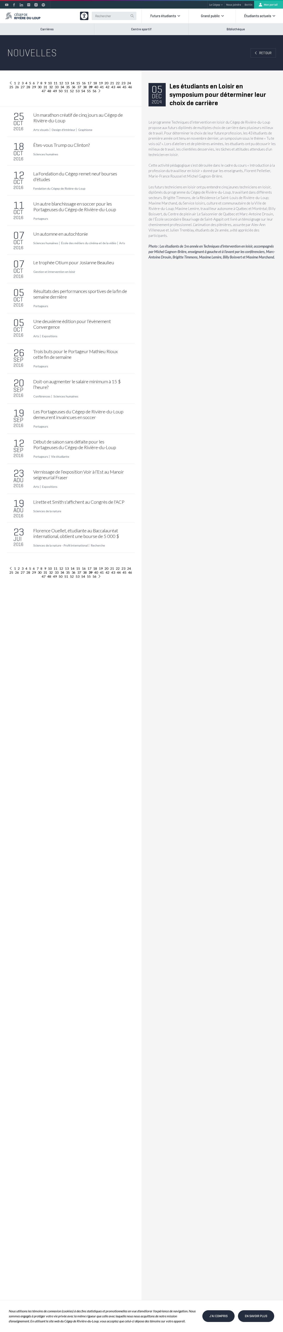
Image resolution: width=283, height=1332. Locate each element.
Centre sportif (141, 29)
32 (51, 87)
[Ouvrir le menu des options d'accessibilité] (84, 16)
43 (113, 87)
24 (129, 83)
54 (83, 91)
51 (66, 91)
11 (55, 83)
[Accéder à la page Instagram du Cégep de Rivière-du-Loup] (36, 4)
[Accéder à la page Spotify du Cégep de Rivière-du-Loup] (43, 4)
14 (72, 83)
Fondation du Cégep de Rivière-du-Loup (59, 188)
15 (78, 83)
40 (96, 87)
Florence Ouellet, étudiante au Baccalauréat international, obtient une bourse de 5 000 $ (76, 533)
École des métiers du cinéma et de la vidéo (88, 243)
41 (102, 87)
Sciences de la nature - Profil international (60, 545)
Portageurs (40, 218)
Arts (122, 243)
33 (56, 87)
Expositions (49, 336)
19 (101, 83)
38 (85, 87)
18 (95, 83)
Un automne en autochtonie (60, 234)
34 (62, 87)
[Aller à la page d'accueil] (22, 16)
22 (118, 83)
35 (68, 87)
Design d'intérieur (63, 129)
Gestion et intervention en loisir (54, 271)
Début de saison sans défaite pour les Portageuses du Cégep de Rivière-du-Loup (74, 444)
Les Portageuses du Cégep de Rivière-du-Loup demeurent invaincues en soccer (78, 414)
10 (50, 83)
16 (84, 83)
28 (28, 87)
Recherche (98, 545)
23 (123, 83)
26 (17, 87)
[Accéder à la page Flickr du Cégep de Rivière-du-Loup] (28, 4)
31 (45, 87)
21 (112, 83)
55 (89, 91)
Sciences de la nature (47, 511)
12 (61, 83)
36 (73, 87)
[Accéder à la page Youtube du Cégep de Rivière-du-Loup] (6, 4)
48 (49, 91)
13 (67, 83)
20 (106, 83)
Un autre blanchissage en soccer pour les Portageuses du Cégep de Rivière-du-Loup (74, 206)
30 (39, 87)
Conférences (41, 396)
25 (11, 87)
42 (107, 87)
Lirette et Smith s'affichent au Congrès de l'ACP (78, 502)
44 (119, 87)
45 (124, 87)
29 (34, 87)
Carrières (47, 29)
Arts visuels (41, 129)
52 (72, 91)
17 (89, 83)
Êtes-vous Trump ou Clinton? (61, 145)
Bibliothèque (236, 29)
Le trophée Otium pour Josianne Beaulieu (73, 262)
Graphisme (85, 129)
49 (55, 91)
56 (94, 91)
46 (130, 87)
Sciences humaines (45, 154)
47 (43, 91)
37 (79, 87)
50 (60, 91)
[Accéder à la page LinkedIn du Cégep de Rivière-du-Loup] (21, 4)
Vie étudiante (60, 456)
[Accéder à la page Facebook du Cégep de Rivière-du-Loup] (14, 4)
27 (23, 87)
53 (77, 91)
